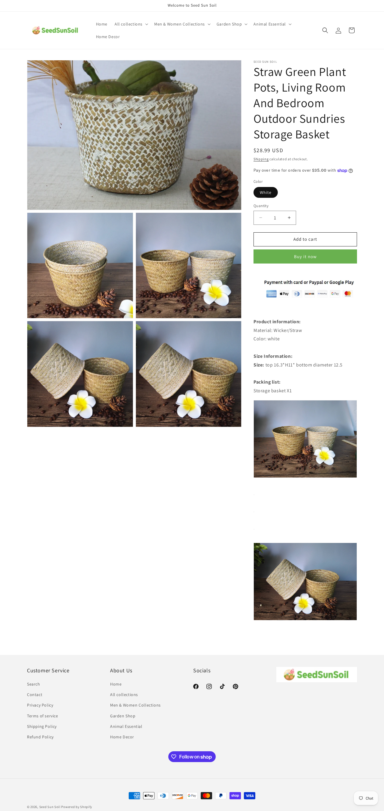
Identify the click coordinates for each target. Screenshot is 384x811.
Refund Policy (40, 737)
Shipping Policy (42, 726)
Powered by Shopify (76, 807)
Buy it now (305, 256)
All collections (124, 694)
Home (116, 684)
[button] (131, 24)
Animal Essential (126, 726)
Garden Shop (123, 716)
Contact (34, 694)
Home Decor (122, 737)
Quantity (261, 205)
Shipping (261, 159)
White (266, 192)
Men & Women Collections (135, 705)
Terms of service (42, 716)
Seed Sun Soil (50, 807)
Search (33, 684)
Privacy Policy (40, 705)
